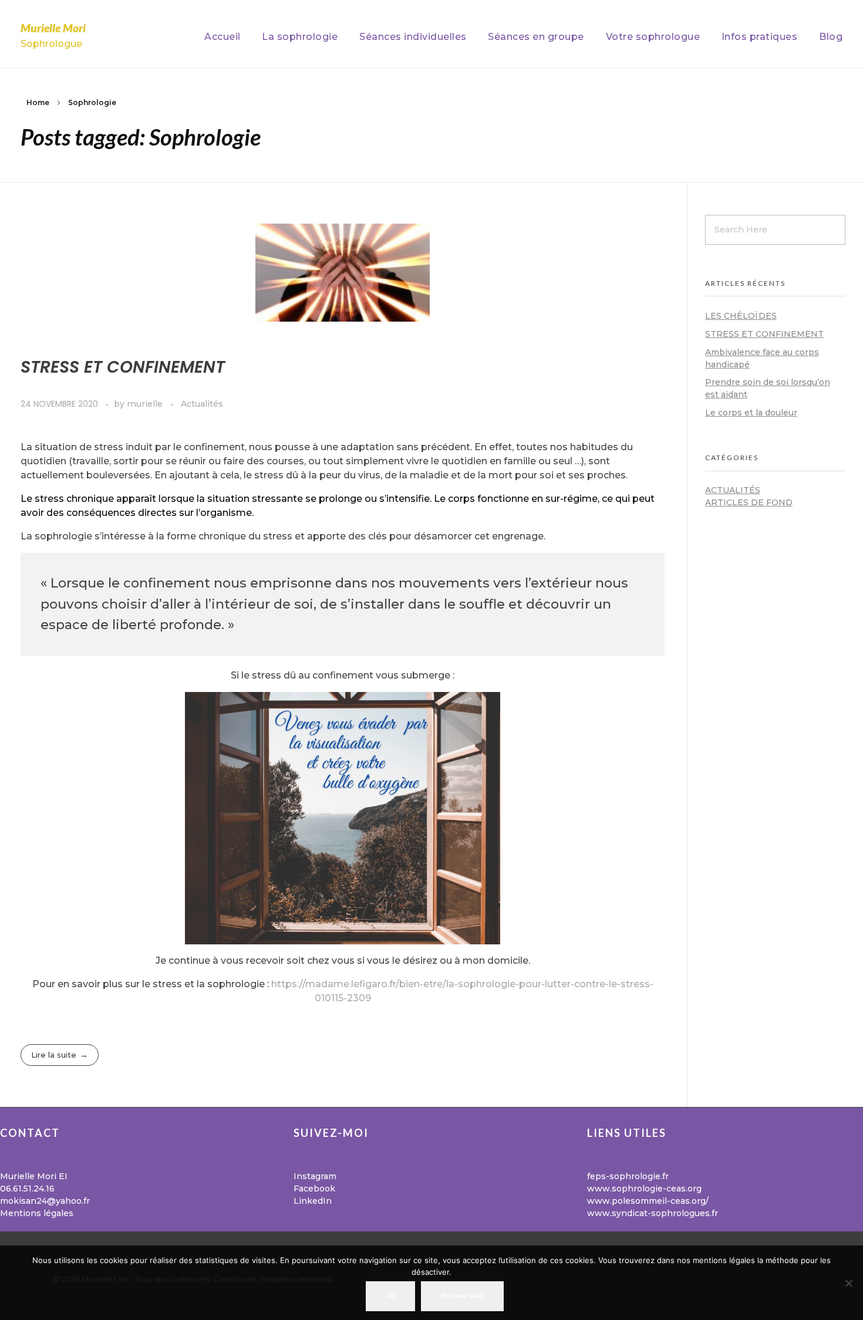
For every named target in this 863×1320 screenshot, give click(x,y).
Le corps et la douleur (751, 412)
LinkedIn (313, 1201)
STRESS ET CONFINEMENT (123, 367)
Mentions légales (36, 1213)
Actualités (202, 404)
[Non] (848, 1283)
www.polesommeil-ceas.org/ (648, 1201)
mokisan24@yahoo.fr (45, 1201)
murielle (146, 404)
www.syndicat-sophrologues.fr (652, 1213)
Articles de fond (749, 502)
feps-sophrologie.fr (628, 1176)
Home (37, 102)
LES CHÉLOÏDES (741, 315)
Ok (390, 1295)
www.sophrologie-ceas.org (644, 1188)
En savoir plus (462, 1295)
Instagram (315, 1176)
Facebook (314, 1188)
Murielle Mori (53, 28)
